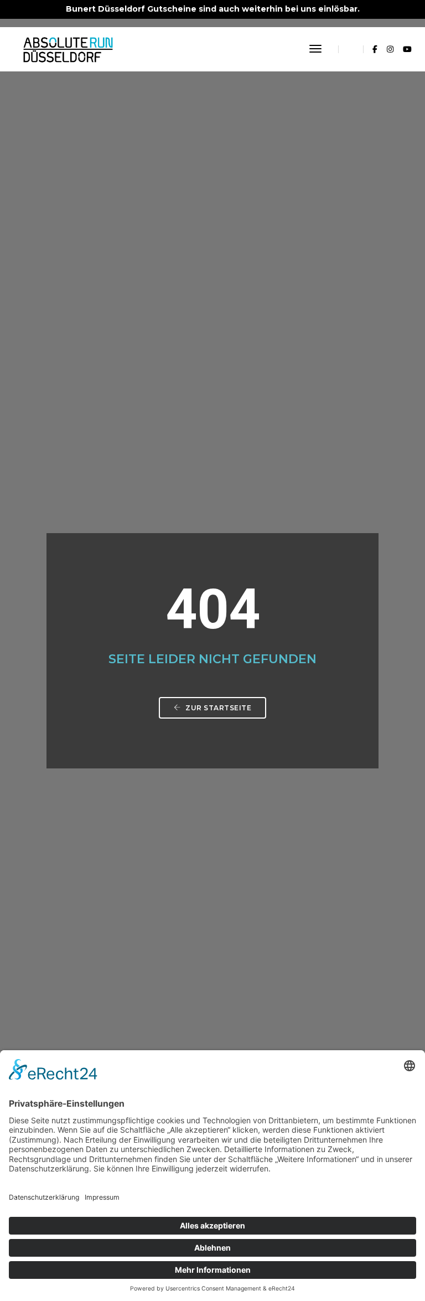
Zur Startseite (218, 708)
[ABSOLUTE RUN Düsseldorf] (68, 48)
